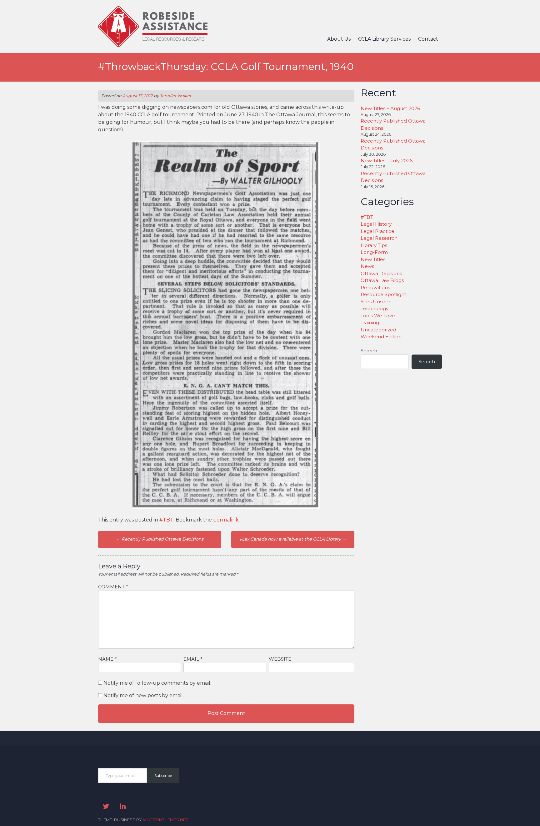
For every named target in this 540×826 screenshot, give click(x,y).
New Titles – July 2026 (386, 161)
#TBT (166, 520)
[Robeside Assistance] (153, 45)
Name (107, 659)
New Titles (373, 259)
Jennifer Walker (175, 95)
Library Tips (374, 245)
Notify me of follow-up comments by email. (157, 683)
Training (370, 322)
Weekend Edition (381, 337)
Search (369, 351)
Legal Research (379, 238)
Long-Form (374, 252)
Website (280, 659)
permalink (226, 520)
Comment (113, 587)
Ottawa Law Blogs (382, 280)
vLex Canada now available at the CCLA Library (293, 539)
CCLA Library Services (384, 39)
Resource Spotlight (383, 294)
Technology (374, 308)
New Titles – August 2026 (390, 108)
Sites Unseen (376, 302)
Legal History (376, 224)
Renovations (375, 287)
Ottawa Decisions (381, 273)
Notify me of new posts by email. (143, 695)
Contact (428, 39)
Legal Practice (377, 231)
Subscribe (163, 775)
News (367, 266)
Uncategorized (378, 330)
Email (192, 659)
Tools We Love (378, 316)
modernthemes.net (165, 819)
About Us (339, 39)
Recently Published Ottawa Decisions (159, 539)
